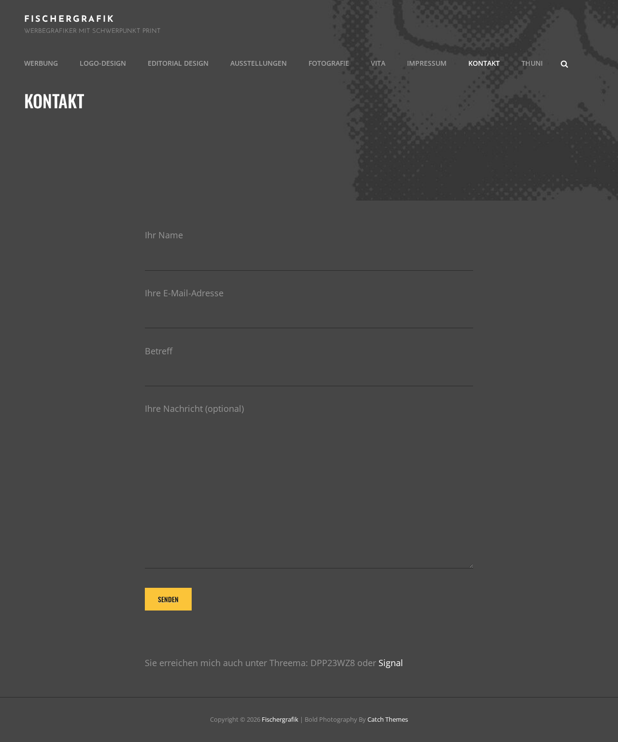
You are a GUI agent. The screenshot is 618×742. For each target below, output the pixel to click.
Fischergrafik (69, 19)
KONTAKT (484, 63)
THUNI (532, 63)
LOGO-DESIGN (103, 63)
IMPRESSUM (427, 63)
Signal (391, 663)
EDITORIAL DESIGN (178, 63)
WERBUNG (41, 63)
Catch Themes (387, 719)
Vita (378, 63)
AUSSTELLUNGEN (258, 63)
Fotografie (329, 63)
